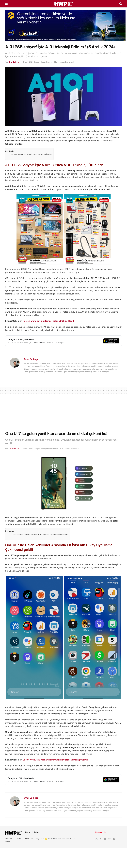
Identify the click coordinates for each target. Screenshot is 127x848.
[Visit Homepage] (63, 4)
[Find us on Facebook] (100, 838)
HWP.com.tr (29, 839)
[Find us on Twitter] (96, 838)
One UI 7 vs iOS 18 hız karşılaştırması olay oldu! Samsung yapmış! (55, 759)
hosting (36, 839)
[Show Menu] (6, 3)
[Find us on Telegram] (114, 838)
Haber (43, 62)
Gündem (49, 62)
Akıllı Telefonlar (52, 449)
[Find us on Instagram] (109, 838)
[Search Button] (120, 3)
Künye (27, 832)
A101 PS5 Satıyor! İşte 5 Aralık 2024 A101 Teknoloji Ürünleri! (32, 154)
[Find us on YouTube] (105, 838)
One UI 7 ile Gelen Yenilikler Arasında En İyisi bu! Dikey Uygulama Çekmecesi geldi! (40, 534)
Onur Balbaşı (14, 62)
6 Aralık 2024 (28, 62)
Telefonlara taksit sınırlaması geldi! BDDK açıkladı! (48, 321)
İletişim (37, 832)
